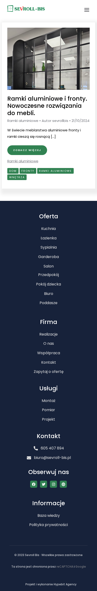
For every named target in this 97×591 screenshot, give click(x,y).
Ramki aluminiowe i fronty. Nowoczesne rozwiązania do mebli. (47, 106)
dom (13, 171)
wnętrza (17, 177)
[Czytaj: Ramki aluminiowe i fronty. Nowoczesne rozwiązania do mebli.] (48, 58)
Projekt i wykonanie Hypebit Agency (51, 584)
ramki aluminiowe (55, 171)
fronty (27, 171)
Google (80, 567)
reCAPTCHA (65, 567)
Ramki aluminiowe (22, 120)
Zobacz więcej (27, 148)
